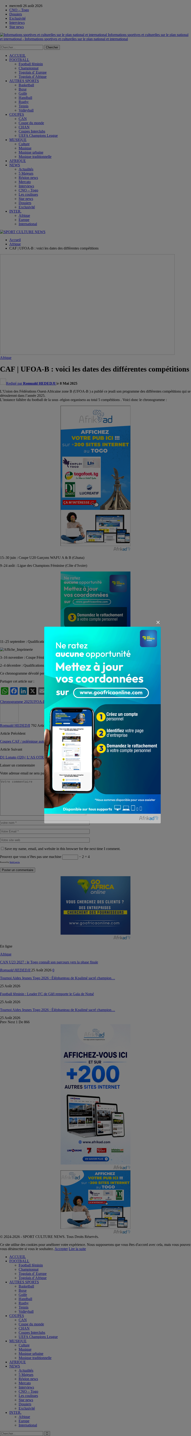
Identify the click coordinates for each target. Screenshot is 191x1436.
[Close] (158, 622)
